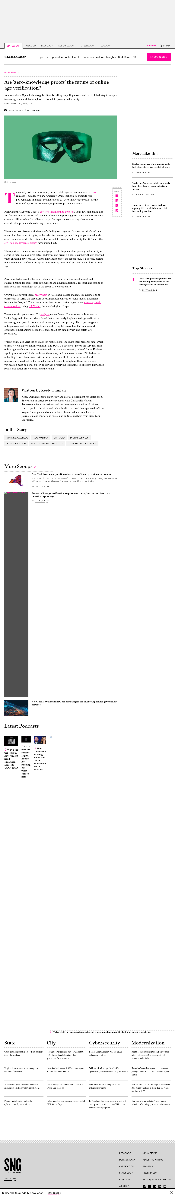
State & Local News (17, 437)
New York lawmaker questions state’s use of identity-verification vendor (72, 474)
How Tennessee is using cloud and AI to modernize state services (40, 759)
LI (154, 1185)
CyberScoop (88, 45)
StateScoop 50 (127, 57)
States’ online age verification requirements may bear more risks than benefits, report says (71, 495)
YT (164, 1185)
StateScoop (13, 45)
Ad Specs (148, 1166)
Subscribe (160, 56)
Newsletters (150, 1153)
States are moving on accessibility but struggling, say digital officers (151, 165)
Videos (100, 57)
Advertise (151, 45)
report (94, 192)
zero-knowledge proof (82, 443)
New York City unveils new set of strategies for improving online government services (74, 703)
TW (149, 1185)
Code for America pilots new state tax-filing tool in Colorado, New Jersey (151, 186)
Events (76, 57)
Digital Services (79, 437)
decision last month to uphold (56, 211)
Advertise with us (153, 1159)
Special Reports (60, 57)
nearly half (41, 294)
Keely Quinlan (13, 104)
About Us (10, 1178)
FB (144, 1185)
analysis (44, 314)
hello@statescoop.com (157, 1179)
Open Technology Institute (47, 443)
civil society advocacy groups (20, 243)
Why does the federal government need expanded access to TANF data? (11, 759)
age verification (16, 443)
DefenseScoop (66, 45)
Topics (41, 57)
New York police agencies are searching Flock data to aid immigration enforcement (155, 281)
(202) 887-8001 (150, 1172)
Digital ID (59, 437)
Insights (111, 57)
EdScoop (106, 45)
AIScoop (31, 45)
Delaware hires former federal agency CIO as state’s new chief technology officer (149, 208)
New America (40, 437)
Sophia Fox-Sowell (146, 194)
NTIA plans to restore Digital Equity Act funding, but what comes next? (26, 761)
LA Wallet (34, 306)
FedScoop (47, 45)
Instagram (160, 1185)
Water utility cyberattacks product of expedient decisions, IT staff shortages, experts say (101, 1032)
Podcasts (88, 57)
